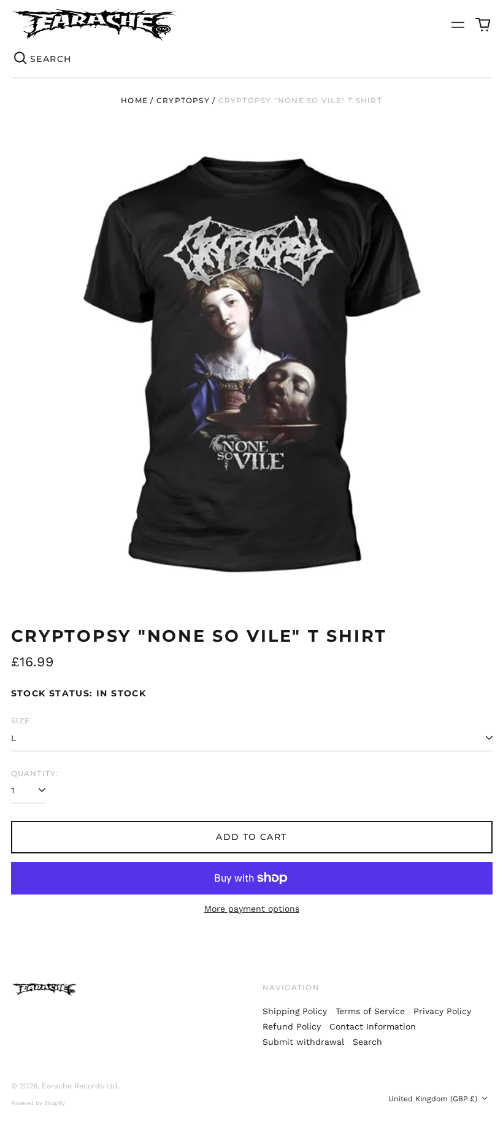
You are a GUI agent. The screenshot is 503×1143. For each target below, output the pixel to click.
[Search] (21, 59)
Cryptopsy (183, 100)
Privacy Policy (442, 1011)
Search (367, 1042)
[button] (483, 24)
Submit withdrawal (303, 1042)
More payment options (251, 909)
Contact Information (372, 1026)
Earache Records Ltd (80, 1086)
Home (134, 100)
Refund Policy (292, 1026)
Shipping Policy (295, 1011)
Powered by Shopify (38, 1103)
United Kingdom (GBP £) (434, 1099)
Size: (22, 720)
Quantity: (35, 773)
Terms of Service (370, 1011)
